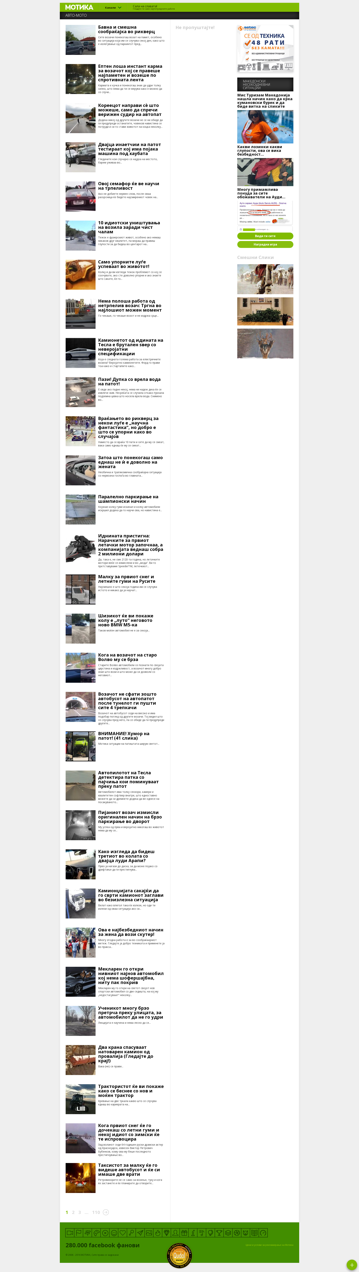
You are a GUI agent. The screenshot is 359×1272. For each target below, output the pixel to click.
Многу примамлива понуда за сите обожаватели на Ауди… (261, 193)
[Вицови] (113, 1232)
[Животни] (245, 1232)
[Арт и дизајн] (166, 1232)
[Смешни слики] (149, 1232)
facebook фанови (103, 1245)
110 (96, 1212)
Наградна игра (265, 244)
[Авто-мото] (263, 1232)
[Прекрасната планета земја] (210, 1232)
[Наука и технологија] (192, 1232)
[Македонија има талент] (201, 1232)
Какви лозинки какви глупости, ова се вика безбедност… (259, 150)
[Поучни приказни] (254, 1232)
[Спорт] (236, 1232)
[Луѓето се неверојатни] (140, 1232)
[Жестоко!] (157, 1232)
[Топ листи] (228, 1232)
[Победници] (219, 1232)
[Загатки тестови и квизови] (131, 1232)
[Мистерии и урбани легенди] (87, 1232)
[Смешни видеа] (69, 1232)
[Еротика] (105, 1232)
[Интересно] (184, 1232)
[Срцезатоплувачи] (122, 1232)
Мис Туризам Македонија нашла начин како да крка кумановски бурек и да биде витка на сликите (265, 100)
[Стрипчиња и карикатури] (175, 1232)
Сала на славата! (154, 7)
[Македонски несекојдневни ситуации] (78, 1232)
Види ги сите (265, 236)
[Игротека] (96, 1232)
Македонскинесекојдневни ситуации (256, 84)
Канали (110, 7)
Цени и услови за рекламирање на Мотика (269, 1245)
